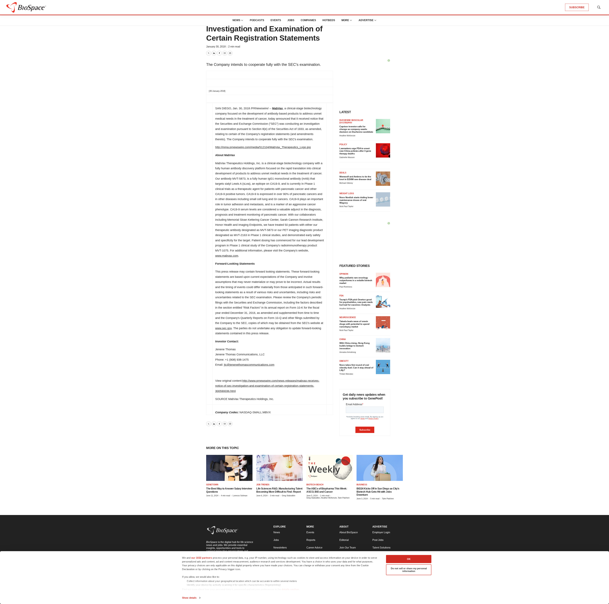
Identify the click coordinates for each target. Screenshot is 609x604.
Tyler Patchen (388, 499)
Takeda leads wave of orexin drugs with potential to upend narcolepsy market (354, 324)
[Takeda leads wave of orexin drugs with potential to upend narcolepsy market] (383, 323)
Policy (343, 144)
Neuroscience (347, 317)
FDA (341, 295)
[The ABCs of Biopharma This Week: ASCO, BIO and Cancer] (329, 468)
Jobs (290, 20)
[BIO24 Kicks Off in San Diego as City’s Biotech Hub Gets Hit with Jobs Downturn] (380, 468)
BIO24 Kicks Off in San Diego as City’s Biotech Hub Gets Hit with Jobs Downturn (378, 491)
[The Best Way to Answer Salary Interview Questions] (229, 468)
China (342, 339)
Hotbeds (328, 20)
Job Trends (262, 484)
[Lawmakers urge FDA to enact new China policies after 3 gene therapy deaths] (383, 150)
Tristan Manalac (346, 374)
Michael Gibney (346, 183)
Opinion (343, 274)
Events (276, 20)
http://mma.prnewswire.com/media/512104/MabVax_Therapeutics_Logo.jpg (263, 147)
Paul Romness (345, 287)
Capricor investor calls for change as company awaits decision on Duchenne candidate (356, 129)
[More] (242, 20)
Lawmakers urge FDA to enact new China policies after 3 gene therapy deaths (355, 151)
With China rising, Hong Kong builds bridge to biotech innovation (354, 346)
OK (409, 559)
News (236, 20)
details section (290, 589)
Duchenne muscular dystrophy (351, 121)
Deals (342, 173)
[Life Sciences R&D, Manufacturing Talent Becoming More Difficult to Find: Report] (279, 468)
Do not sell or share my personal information (409, 569)
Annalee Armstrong (347, 352)
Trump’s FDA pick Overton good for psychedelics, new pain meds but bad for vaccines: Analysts (356, 302)
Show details (189, 597)
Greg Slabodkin (288, 496)
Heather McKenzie (347, 136)
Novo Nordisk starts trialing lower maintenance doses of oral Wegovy (356, 200)
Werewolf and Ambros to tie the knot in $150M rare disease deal (355, 178)
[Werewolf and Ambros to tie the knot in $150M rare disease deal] (383, 179)
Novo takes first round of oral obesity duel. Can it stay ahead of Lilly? (356, 368)
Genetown (212, 484)
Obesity (344, 361)
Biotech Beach (314, 484)
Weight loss (346, 193)
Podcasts (257, 20)
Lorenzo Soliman (240, 496)
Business (362, 484)
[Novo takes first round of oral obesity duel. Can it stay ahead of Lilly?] (383, 367)
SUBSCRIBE (577, 7)
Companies (308, 20)
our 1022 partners (201, 557)
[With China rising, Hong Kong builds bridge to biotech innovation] (383, 345)
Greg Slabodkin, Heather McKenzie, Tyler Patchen (328, 498)
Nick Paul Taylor (346, 206)
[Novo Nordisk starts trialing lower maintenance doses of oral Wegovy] (383, 199)
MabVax (277, 108)
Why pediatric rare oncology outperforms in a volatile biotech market (355, 280)
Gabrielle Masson (347, 157)
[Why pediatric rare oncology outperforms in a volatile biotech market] (383, 280)
